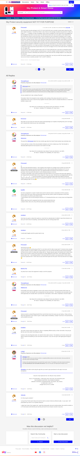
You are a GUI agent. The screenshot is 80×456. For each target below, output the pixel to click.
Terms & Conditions (25, 448)
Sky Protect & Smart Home (40, 8)
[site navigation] (6, 2)
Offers (47, 2)
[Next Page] (44, 69)
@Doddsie (24, 356)
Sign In (71, 2)
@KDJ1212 (23, 138)
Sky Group (62, 448)
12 (23, 321)
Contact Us (57, 448)
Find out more (43, 82)
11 (23, 304)
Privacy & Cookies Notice (35, 448)
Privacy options (18, 448)
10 (23, 276)
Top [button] (77, 448)
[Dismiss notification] (72, 5)
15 (23, 414)
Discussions (25, 2)
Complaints (52, 448)
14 (23, 388)
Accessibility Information (45, 448)
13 (23, 345)
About (42, 2)
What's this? (14, 33)
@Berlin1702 (24, 287)
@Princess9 (25, 86)
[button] (72, 27)
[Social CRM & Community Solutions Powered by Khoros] (75, 452)
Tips (37, 2)
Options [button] (70, 21)
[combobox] (43, 12)
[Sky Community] (14, 2)
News (32, 2)
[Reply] (71, 64)
